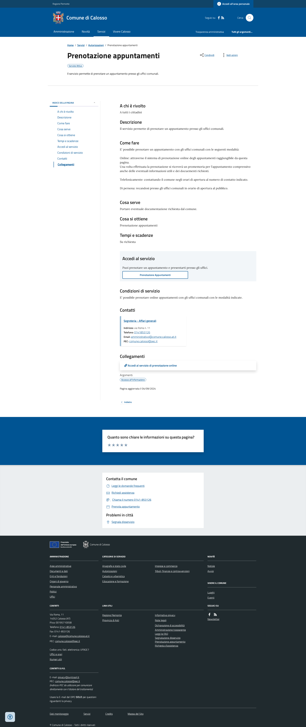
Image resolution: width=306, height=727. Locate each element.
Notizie (211, 566)
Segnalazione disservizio (167, 638)
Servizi (101, 31)
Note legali (160, 620)
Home (70, 45)
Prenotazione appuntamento (170, 642)
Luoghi (211, 592)
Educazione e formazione (115, 581)
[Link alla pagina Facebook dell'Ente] (209, 615)
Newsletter (213, 619)
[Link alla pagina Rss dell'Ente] (215, 615)
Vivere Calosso (122, 31)
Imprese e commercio (166, 566)
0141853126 (142, 332)
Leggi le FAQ (161, 634)
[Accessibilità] (10, 717)
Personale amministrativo (63, 586)
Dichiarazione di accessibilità (170, 625)
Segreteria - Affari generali (140, 321)
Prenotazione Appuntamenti (155, 275)
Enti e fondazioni (58, 576)
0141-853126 (67, 627)
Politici (53, 591)
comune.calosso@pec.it (143, 341)
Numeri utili (56, 659)
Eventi (211, 598)
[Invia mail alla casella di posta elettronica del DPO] (68, 677)
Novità (86, 31)
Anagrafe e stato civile (114, 566)
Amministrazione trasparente (170, 630)
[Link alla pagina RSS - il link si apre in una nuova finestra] (223, 18)
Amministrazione (64, 31)
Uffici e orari (56, 654)
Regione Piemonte (61, 3)
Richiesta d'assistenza (166, 646)
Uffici (52, 597)
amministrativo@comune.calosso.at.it (153, 337)
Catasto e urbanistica (113, 576)
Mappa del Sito (135, 714)
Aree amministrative (60, 566)
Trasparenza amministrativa (210, 32)
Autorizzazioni (96, 45)
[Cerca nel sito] (248, 18)
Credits (109, 714)
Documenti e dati (59, 571)
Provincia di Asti (110, 620)
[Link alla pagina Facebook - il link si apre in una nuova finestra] (219, 18)
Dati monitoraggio (59, 714)
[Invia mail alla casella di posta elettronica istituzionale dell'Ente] (74, 636)
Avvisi (211, 571)
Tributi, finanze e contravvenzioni (172, 571)
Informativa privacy (165, 615)
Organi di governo (59, 581)
